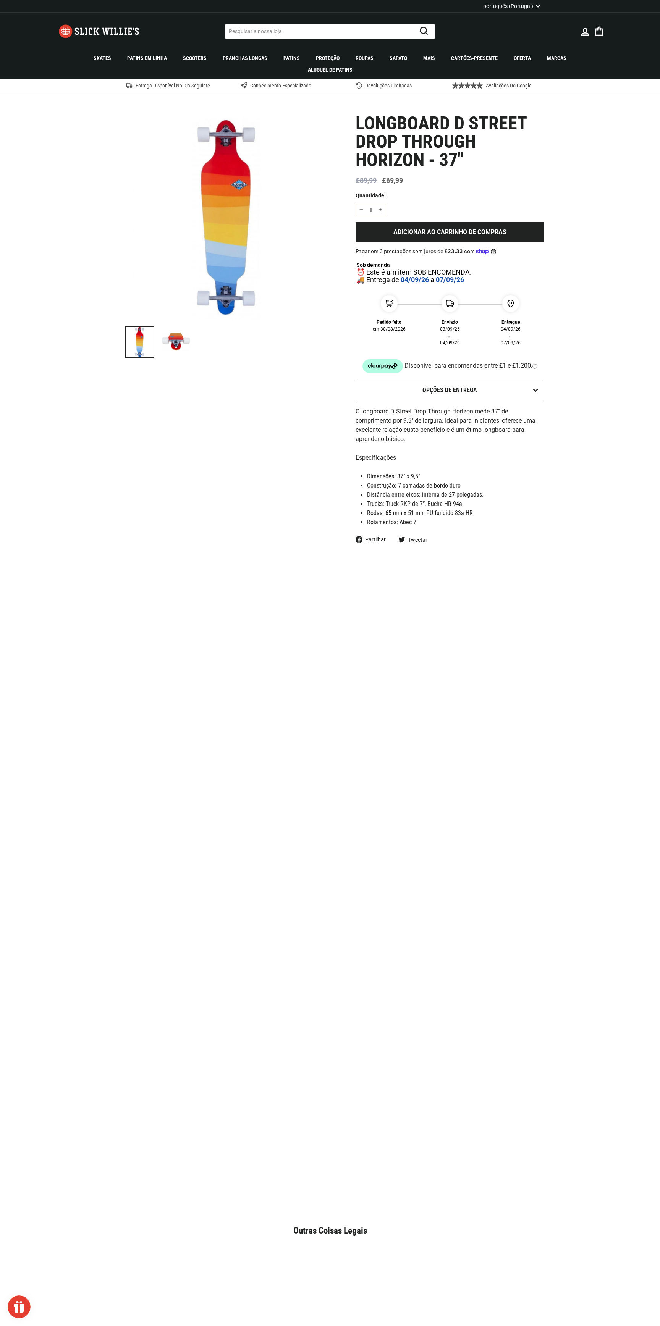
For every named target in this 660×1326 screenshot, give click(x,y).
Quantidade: (371, 195)
